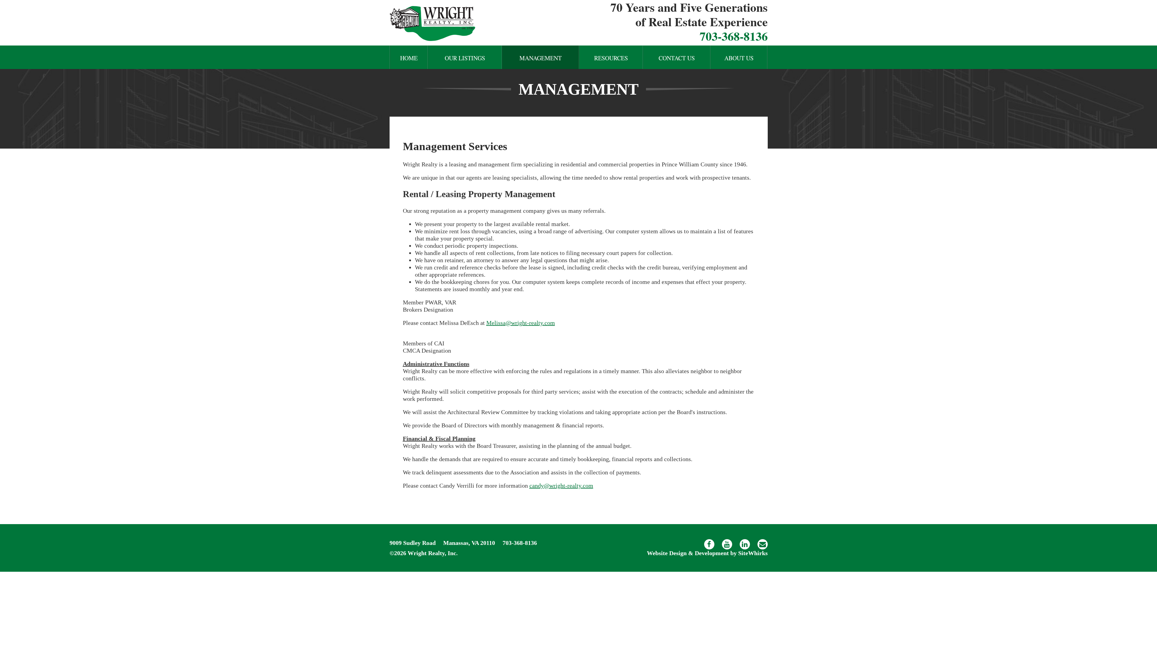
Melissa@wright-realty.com (520, 322)
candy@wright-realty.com (561, 485)
